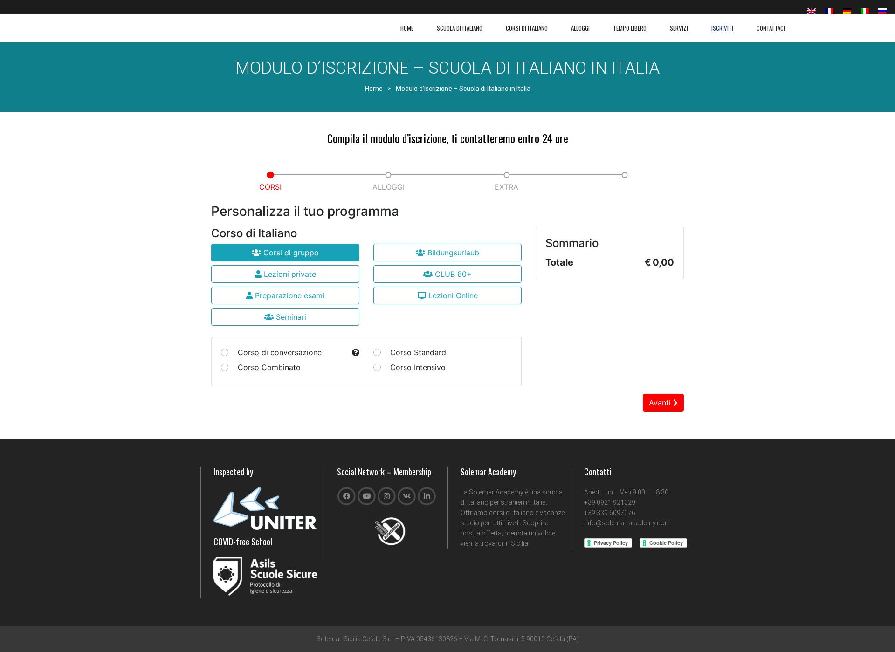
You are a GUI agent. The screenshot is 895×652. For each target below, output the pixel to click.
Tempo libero (630, 28)
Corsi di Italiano (527, 28)
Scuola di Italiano (459, 28)
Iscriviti (722, 28)
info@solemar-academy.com (627, 523)
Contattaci (771, 28)
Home (406, 28)
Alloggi (580, 28)
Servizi (679, 28)
